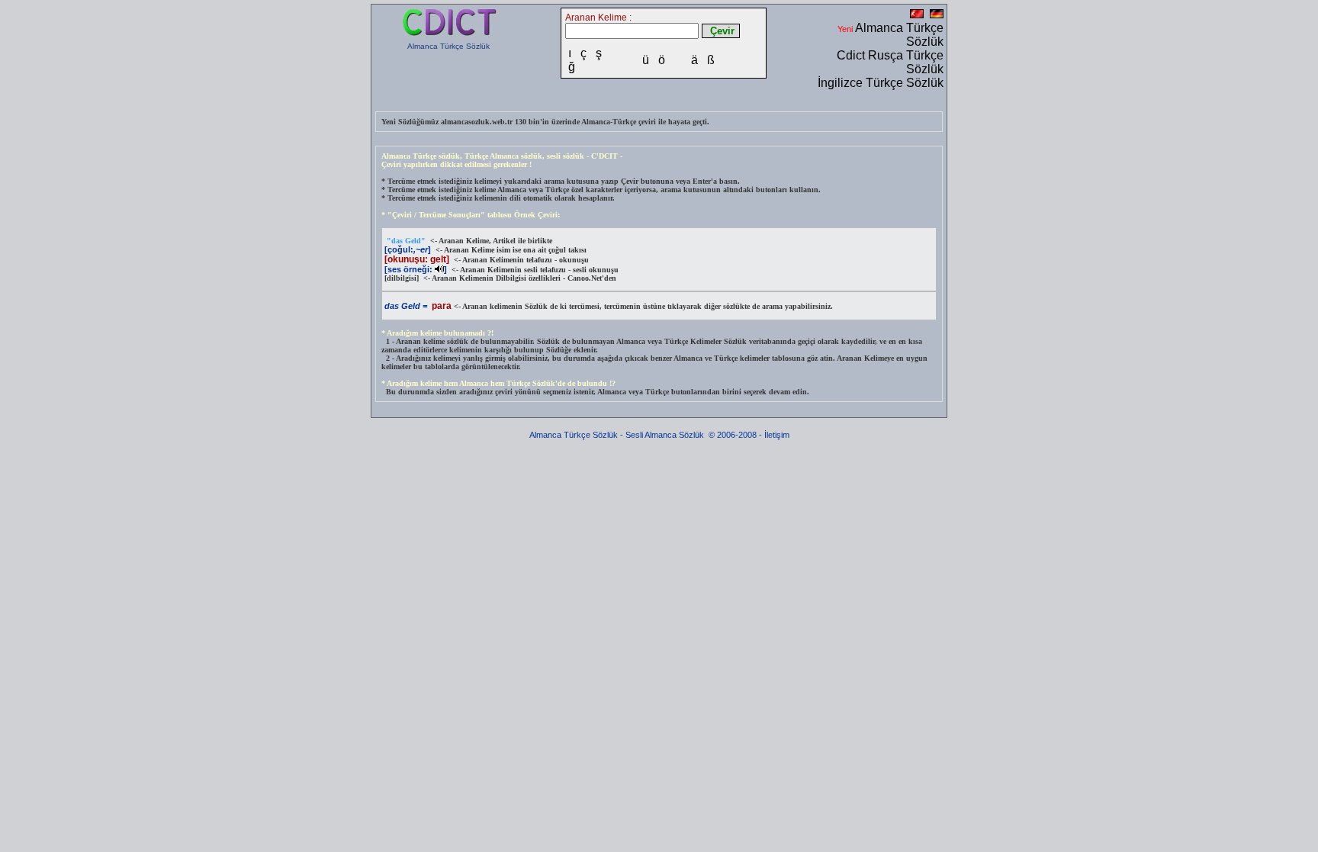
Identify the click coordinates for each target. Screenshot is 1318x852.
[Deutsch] (936, 15)
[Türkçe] (917, 15)
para (442, 306)
